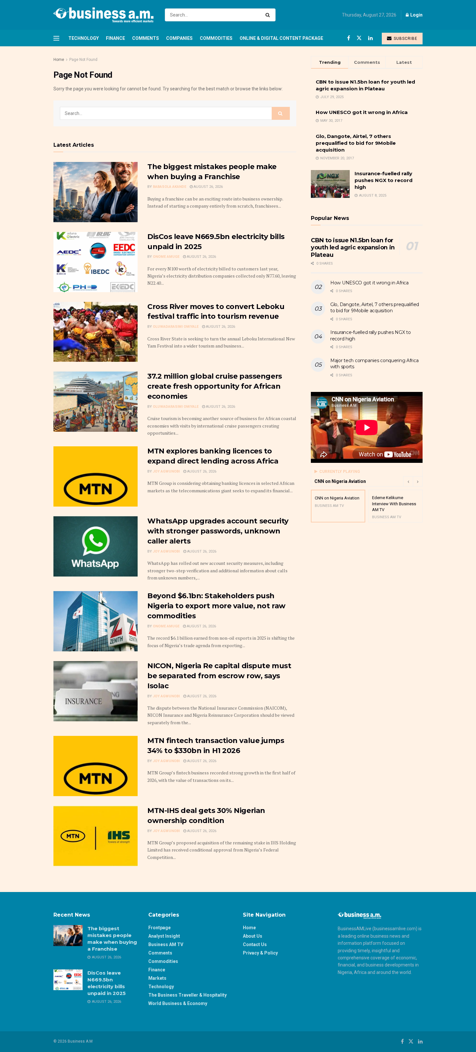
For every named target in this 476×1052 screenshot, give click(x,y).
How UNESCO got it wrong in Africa (362, 112)
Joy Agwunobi (166, 471)
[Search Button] (269, 14)
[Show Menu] (56, 38)
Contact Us (255, 944)
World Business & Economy (177, 1003)
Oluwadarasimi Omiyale (175, 327)
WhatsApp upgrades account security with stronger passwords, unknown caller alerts (218, 531)
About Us (252, 936)
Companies (179, 38)
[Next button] (418, 481)
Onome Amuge (166, 257)
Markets (157, 978)
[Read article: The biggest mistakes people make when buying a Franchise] (95, 192)
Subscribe (404, 38)
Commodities (216, 38)
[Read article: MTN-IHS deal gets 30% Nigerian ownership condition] (95, 836)
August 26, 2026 (208, 187)
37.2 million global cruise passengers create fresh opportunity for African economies (214, 386)
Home (58, 59)
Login (416, 14)
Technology (83, 38)
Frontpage (159, 927)
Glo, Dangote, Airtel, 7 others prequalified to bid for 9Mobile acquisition (356, 143)
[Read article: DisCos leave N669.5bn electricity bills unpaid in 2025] (95, 262)
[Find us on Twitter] (359, 38)
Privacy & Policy (260, 952)
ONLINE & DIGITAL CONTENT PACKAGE (281, 38)
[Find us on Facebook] (348, 38)
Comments (145, 38)
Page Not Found (83, 59)
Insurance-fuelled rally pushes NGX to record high (384, 180)
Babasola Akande (169, 187)
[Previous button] (408, 481)
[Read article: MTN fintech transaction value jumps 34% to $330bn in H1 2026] (95, 766)
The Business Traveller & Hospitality (187, 995)
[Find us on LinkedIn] (370, 38)
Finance (115, 38)
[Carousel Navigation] (413, 481)
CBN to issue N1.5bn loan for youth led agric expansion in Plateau (353, 247)
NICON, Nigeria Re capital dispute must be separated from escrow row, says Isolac (219, 675)
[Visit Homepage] (103, 14)
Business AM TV (165, 944)
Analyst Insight (164, 936)
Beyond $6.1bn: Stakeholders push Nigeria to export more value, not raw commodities (216, 605)
